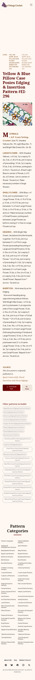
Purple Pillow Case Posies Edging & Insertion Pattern (17, 488)
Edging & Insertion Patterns (7, 584)
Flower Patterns (6, 588)
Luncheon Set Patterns (25, 602)
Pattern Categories (7, 541)
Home (5, 55)
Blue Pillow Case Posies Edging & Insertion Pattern (17, 465)
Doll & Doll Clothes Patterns (23, 579)
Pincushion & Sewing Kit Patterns (25, 611)
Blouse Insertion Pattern (11, 435)
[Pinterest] (6, 665)
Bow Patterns (22, 560)
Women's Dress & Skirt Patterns (8, 643)
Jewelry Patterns (23, 599)
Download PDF (12, 388)
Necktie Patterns (23, 606)
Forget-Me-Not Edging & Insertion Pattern (17, 423)
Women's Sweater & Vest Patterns (25, 643)
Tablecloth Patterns (24, 634)
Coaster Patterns (6, 572)
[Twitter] (29, 665)
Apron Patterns (22, 546)
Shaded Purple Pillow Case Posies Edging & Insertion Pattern (17, 494)
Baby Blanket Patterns (8, 550)
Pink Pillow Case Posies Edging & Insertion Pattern (17, 477)
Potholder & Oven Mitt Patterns (8, 619)
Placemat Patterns (7, 615)
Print (27, 389)
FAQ (15, 660)
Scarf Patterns (5, 626)
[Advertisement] (17, 28)
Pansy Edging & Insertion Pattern (14, 427)
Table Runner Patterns (8, 634)
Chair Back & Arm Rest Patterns (25, 563)
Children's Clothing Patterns (7, 568)
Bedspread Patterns (24, 557)
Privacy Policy (25, 660)
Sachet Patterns (23, 623)
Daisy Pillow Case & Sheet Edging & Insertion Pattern (17, 449)
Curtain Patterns (23, 576)
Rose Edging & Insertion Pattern (14, 431)
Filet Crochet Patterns (25, 583)
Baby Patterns (22, 550)
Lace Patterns (5, 602)
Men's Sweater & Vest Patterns (7, 606)
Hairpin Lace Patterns (24, 591)
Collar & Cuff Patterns (8, 576)
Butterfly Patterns (6, 563)
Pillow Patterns (5, 610)
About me (8, 660)
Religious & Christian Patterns (24, 619)
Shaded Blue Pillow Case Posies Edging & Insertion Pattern (17, 471)
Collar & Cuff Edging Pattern (12, 444)
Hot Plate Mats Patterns (8, 599)
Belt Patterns (5, 560)
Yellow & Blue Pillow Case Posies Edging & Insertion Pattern (17, 500)
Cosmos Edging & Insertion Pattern (15, 420)
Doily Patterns (5, 579)
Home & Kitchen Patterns (26, 596)
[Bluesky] (12, 665)
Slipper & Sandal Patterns (9, 629)
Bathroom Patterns (7, 557)
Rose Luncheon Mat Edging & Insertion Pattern (17, 459)
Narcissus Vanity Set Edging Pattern (15, 454)
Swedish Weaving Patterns (23, 630)
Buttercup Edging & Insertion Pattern (15, 416)
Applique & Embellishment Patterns (8, 546)
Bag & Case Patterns (7, 553)
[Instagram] (23, 665)
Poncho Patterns (23, 615)
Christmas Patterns (24, 568)
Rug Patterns (5, 623)
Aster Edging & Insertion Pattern (14, 412)
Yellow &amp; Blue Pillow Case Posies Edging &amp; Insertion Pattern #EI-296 (14, 62)
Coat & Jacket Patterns (25, 572)
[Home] (12, 4)
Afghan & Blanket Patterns (23, 541)
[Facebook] (17, 665)
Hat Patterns (5, 596)
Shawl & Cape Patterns (25, 626)
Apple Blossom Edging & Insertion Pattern (17, 408)
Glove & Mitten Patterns (25, 588)
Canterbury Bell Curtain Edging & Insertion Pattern (17, 440)
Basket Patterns (23, 553)
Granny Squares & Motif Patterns (8, 592)
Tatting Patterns (6, 637)
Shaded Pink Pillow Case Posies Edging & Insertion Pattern (17, 482)
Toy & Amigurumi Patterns (23, 638)
